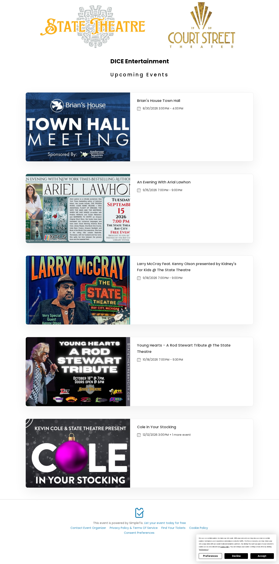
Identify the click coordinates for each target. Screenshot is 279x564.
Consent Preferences (139, 533)
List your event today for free (165, 523)
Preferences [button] (203, 550)
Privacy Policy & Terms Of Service (134, 528)
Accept (262, 556)
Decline (236, 556)
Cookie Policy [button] (224, 547)
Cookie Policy (198, 528)
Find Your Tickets (173, 528)
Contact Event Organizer (88, 528)
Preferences (210, 556)
